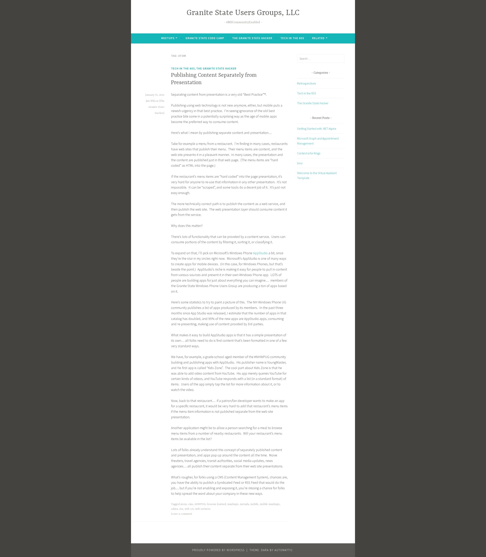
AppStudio (260, 253)
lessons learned (216, 504)
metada (244, 504)
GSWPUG (200, 504)
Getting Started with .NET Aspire (316, 128)
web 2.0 (189, 508)
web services (202, 508)
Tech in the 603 (292, 38)
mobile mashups (270, 504)
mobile (254, 504)
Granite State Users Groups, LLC (243, 13)
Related (318, 38)
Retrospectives (306, 83)
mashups (232, 504)
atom (183, 504)
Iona (299, 163)
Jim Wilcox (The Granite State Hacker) (155, 107)
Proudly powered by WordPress (218, 550)
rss (181, 508)
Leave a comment (181, 513)
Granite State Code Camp (204, 38)
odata (174, 508)
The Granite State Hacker (252, 38)
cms (190, 504)
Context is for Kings (308, 153)
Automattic (284, 550)
